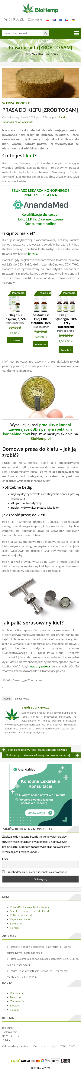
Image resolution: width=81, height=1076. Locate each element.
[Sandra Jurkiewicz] (12, 714)
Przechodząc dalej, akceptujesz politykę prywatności (36, 871)
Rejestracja (16, 993)
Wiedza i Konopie (44, 54)
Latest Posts (22, 698)
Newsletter (16, 923)
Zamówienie (17, 1001)
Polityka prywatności (22, 915)
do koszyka (15, 340)
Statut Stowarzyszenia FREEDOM (29, 911)
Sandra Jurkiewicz (35, 707)
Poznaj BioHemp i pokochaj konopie (30, 906)
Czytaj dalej (66, 350)
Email (5, 858)
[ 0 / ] (16, 19)
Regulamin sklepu (20, 919)
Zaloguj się (35, 19)
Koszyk (14, 1009)
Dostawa (15, 1005)
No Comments (24, 121)
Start (26, 54)
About (7, 698)
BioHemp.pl (41, 438)
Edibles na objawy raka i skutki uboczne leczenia (37, 749)
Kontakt (15, 927)
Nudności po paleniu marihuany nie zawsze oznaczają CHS (41, 755)
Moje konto (16, 997)
